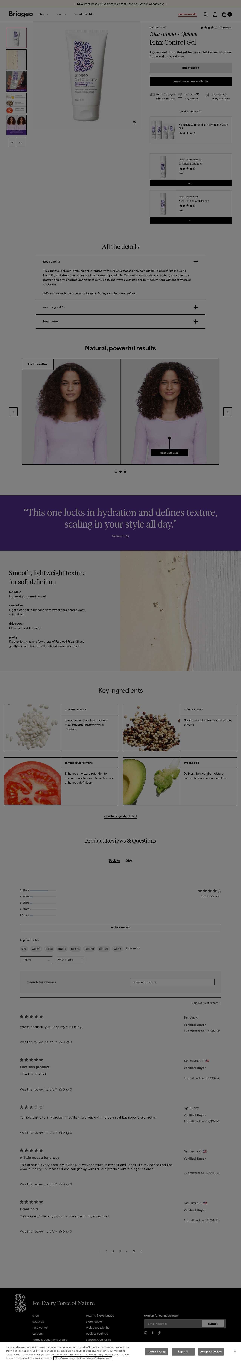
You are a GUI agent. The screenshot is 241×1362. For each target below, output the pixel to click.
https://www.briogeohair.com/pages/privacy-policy (82, 1358)
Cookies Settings (156, 1351)
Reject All (183, 1351)
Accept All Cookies (211, 1351)
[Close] (235, 1351)
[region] (120, 1352)
